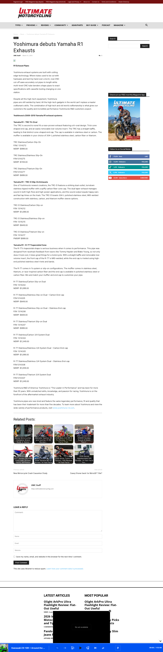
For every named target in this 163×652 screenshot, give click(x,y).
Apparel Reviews (50, 638)
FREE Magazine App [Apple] (34, 2)
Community (60, 25)
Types (18, 25)
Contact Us (95, 2)
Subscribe (144, 178)
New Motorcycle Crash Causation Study (30, 473)
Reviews (45, 25)
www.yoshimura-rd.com (63, 408)
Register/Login (18, 2)
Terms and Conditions (109, 2)
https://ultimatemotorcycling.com (42, 489)
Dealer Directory (124, 2)
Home (15, 34)
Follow (145, 162)
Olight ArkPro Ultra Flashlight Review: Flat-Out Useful (60, 605)
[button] (146, 25)
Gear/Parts (77, 25)
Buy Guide (91, 25)
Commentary (49, 627)
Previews (30, 25)
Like (146, 156)
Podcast (106, 25)
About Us (87, 2)
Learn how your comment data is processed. (65, 569)
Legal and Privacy (73, 2)
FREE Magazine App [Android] (55, 2)
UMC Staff (17, 55)
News (22, 34)
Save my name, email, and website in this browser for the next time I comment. (49, 557)
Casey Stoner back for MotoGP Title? (86, 473)
